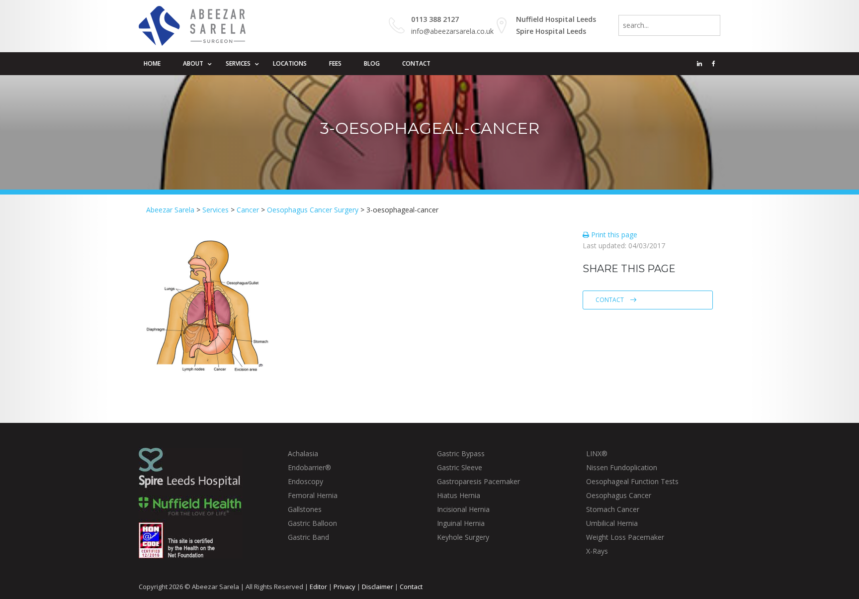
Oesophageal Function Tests (632, 481)
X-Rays (597, 551)
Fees (335, 63)
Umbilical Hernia (612, 523)
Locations (290, 63)
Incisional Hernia (463, 509)
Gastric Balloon (312, 523)
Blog (372, 63)
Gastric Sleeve (459, 467)
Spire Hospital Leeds (551, 31)
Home (152, 63)
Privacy (344, 586)
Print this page (613, 234)
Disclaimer (377, 586)
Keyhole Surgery (463, 537)
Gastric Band (308, 537)
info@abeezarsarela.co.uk (452, 31)
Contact (416, 63)
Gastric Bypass (461, 453)
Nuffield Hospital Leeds (556, 19)
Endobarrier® (309, 467)
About (193, 63)
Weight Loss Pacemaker (625, 537)
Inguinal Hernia (461, 523)
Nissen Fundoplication (621, 467)
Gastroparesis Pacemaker (478, 481)
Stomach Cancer (612, 509)
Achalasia (303, 453)
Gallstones (305, 509)
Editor (318, 586)
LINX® (596, 453)
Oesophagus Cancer (618, 495)
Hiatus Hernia (458, 495)
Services (238, 63)
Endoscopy (305, 481)
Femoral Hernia (313, 495)
